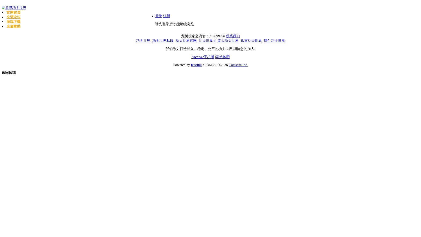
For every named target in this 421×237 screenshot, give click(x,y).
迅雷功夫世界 (251, 41)
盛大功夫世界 (228, 41)
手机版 (209, 57)
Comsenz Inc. (238, 65)
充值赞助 (14, 26)
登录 (158, 16)
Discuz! (196, 65)
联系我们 (233, 36)
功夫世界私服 (162, 41)
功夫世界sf (207, 41)
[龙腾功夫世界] (14, 8)
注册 (166, 16)
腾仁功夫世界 (274, 41)
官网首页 (14, 12)
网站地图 (223, 57)
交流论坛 (14, 17)
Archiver (197, 57)
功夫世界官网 (186, 41)
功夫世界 (143, 41)
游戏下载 (14, 21)
